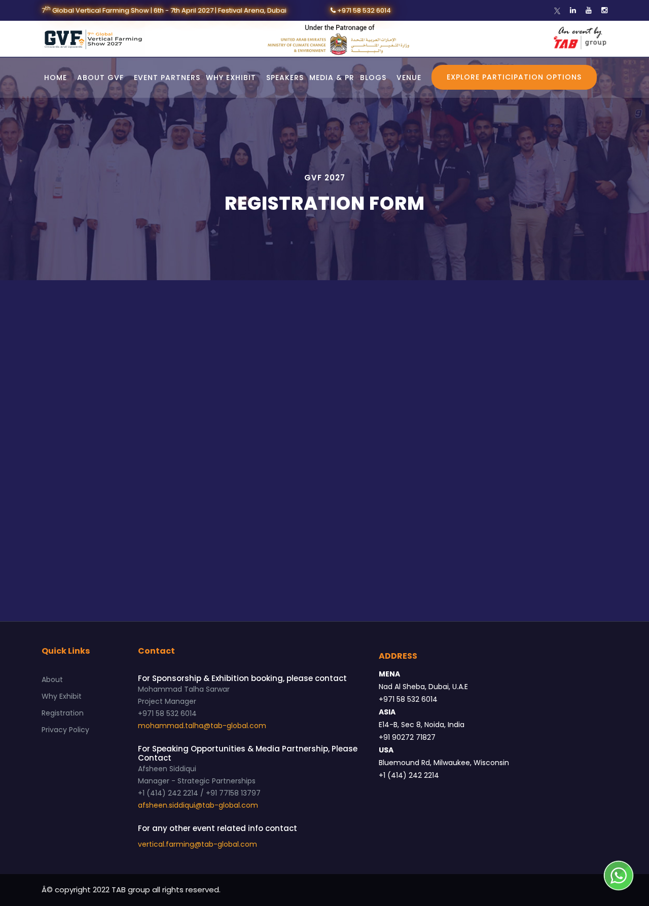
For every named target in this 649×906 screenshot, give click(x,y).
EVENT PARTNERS (167, 77)
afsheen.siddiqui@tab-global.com (198, 805)
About (52, 679)
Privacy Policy (65, 730)
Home (55, 77)
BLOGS (373, 77)
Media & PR (331, 77)
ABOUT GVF (100, 77)
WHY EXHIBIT (231, 77)
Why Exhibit (62, 696)
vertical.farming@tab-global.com (197, 844)
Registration (63, 713)
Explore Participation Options (514, 77)
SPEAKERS (285, 77)
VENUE (408, 77)
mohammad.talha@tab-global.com (202, 726)
